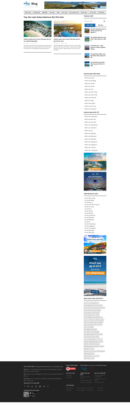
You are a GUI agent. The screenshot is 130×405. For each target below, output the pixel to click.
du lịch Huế (86, 307)
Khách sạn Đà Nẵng (90, 81)
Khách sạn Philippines (91, 142)
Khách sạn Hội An (90, 86)
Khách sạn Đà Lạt (89, 78)
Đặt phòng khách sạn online (96, 341)
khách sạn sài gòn (88, 324)
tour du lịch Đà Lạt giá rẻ (89, 339)
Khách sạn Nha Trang (91, 92)
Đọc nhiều (90, 25)
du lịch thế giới (87, 315)
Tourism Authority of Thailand (99, 376)
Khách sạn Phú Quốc (90, 97)
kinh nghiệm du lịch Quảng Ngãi (91, 332)
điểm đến (86, 344)
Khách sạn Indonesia (90, 128)
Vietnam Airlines (99, 382)
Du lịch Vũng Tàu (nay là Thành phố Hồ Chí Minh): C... (98, 30)
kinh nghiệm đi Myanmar (90, 334)
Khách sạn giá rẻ (100, 319)
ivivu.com (86, 319)
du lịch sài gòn (87, 312)
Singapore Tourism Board (100, 379)
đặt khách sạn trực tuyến (90, 351)
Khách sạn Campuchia (91, 116)
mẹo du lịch (99, 334)
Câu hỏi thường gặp (86, 382)
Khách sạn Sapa (89, 100)
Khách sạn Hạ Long (90, 106)
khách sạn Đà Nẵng (88, 327)
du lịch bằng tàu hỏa (89, 305)
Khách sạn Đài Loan (90, 119)
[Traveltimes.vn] (95, 253)
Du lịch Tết (90, 390)
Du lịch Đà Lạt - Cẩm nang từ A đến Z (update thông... (98, 47)
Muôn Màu (101, 12)
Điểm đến (44, 12)
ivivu (101, 317)
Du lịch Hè (90, 388)
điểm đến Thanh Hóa (94, 344)
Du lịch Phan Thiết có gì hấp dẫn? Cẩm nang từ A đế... (98, 55)
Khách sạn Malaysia (90, 133)
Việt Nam (86, 341)
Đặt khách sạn (74, 12)
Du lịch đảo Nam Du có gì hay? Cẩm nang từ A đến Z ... (98, 39)
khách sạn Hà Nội (88, 322)
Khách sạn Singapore (91, 145)
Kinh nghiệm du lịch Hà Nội (90, 329)
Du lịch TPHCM (95, 315)
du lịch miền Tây (88, 310)
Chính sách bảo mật (86, 380)
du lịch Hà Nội (94, 307)
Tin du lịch (100, 388)
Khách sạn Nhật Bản (90, 139)
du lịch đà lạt (96, 317)
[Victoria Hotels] (91, 368)
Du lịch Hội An (101, 307)
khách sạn (92, 319)
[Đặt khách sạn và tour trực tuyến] (95, 171)
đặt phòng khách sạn (89, 353)
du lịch (85, 303)
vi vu (98, 339)
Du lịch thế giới (81, 390)
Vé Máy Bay (84, 12)
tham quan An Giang (94, 336)
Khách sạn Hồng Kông (91, 125)
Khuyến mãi (69, 388)
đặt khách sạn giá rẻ (99, 346)
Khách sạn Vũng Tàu (90, 109)
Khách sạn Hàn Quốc (90, 122)
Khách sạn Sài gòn (90, 103)
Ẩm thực (52, 12)
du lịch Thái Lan (95, 312)
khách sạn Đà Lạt (98, 324)
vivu (101, 339)
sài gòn (86, 336)
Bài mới (100, 25)
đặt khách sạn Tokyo (89, 348)
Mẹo (58, 12)
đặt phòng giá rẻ (100, 351)
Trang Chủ (28, 12)
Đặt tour (64, 12)
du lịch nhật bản (96, 310)
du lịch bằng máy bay (93, 303)
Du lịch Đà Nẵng (87, 317)
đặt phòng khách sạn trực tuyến (91, 356)
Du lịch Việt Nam (81, 388)
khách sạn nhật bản (98, 322)
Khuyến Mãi (36, 12)
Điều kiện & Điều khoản (85, 377)
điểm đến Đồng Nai (88, 346)
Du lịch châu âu (98, 305)
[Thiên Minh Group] (83, 368)
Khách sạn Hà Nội (90, 83)
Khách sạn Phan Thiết (91, 95)
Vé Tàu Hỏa (93, 12)
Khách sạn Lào (89, 130)
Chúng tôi (69, 375)
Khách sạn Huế (89, 89)
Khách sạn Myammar (91, 136)
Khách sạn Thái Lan (90, 147)
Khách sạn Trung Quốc (91, 150)
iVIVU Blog (69, 377)
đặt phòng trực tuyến (89, 358)
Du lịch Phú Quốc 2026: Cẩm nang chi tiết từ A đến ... (98, 63)
